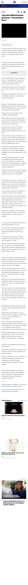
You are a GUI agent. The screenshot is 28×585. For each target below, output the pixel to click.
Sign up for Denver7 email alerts (10, 384)
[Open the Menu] (2, 2)
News (3, 12)
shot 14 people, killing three (16, 50)
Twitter (16, 391)
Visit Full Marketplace (21, 400)
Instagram (9, 391)
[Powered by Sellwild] (24, 479)
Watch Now (24, 2)
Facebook (4, 391)
